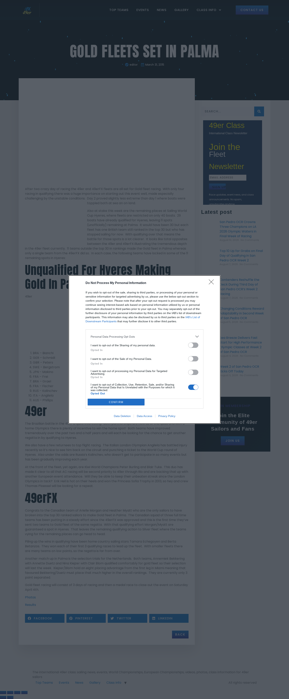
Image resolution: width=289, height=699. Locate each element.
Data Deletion (122, 416)
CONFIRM (116, 402)
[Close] (212, 283)
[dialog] (144, 349)
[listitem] (144, 336)
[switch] (193, 345)
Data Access (144, 416)
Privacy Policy (166, 416)
